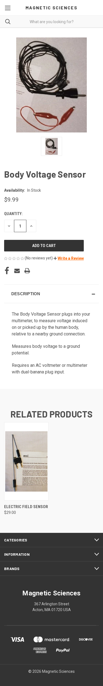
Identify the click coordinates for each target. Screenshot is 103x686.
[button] (69, 258)
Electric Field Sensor (26, 506)
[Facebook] (7, 271)
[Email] (17, 271)
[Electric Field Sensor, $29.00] (26, 461)
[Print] (27, 271)
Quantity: (13, 214)
